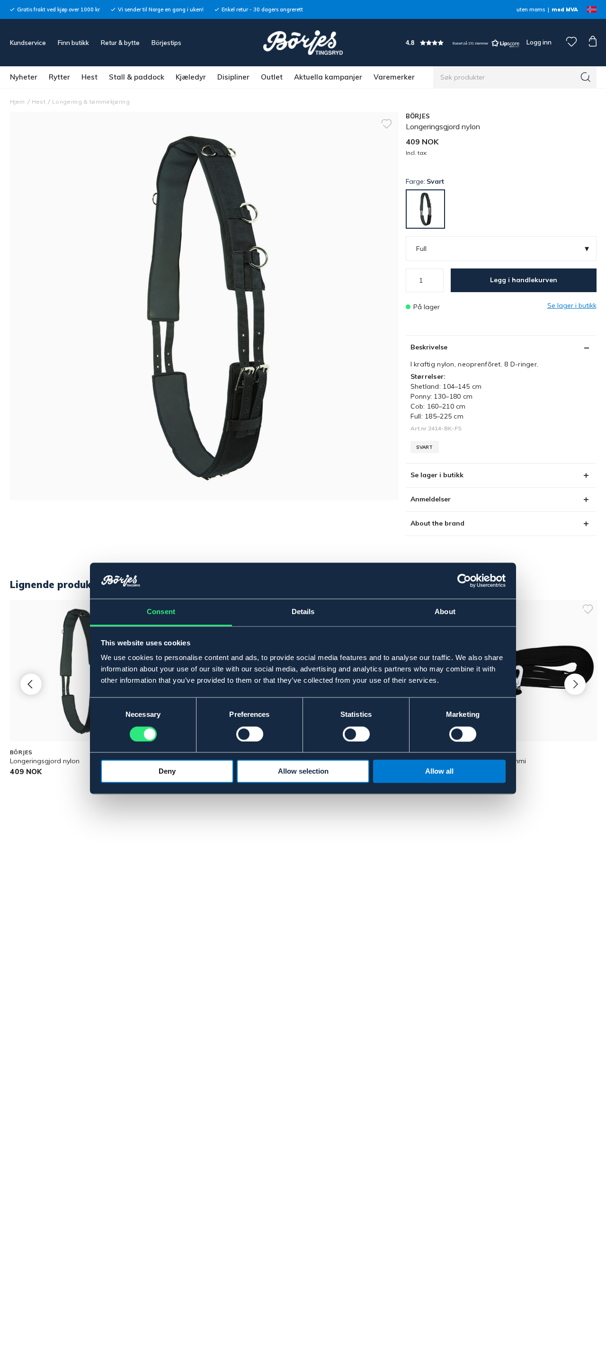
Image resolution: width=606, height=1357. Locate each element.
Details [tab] (303, 612)
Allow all (439, 772)
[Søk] (586, 77)
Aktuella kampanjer (328, 76)
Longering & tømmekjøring (91, 101)
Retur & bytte (120, 42)
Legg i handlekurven (523, 280)
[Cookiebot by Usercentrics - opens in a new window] (464, 581)
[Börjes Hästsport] (303, 42)
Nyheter (23, 76)
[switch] (249, 734)
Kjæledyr (191, 76)
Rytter (59, 76)
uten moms (531, 9)
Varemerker (394, 76)
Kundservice (28, 42)
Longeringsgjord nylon (45, 761)
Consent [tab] (161, 612)
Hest (89, 76)
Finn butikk (73, 42)
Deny (167, 772)
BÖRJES (418, 116)
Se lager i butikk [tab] (436, 475)
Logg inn (538, 42)
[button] (462, 43)
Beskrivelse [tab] (428, 347)
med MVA (565, 9)
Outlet (272, 76)
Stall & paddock (136, 76)
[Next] (575, 684)
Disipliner (233, 76)
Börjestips (166, 42)
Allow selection (303, 772)
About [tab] (445, 612)
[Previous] (31, 684)
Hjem (17, 101)
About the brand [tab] (437, 523)
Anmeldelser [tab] (430, 499)
